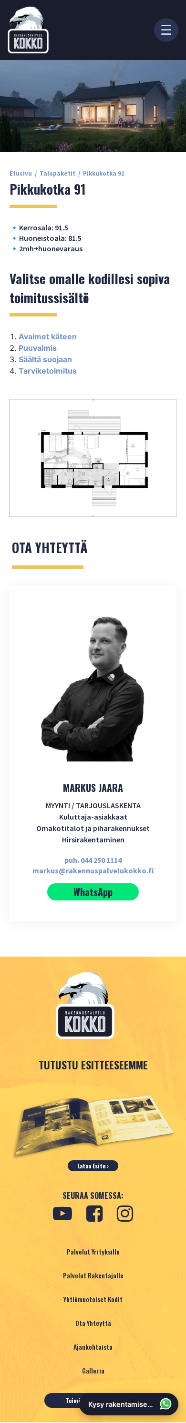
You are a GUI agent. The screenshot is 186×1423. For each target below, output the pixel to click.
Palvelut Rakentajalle (93, 1275)
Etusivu (21, 173)
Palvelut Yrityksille (93, 1251)
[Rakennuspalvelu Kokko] (28, 30)
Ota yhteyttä (93, 1323)
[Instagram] (125, 1214)
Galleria (93, 1370)
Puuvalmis (38, 348)
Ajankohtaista (93, 1347)
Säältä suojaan (45, 359)
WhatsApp (93, 892)
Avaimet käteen (48, 336)
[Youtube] (62, 1214)
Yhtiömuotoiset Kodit (93, 1299)
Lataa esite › (93, 1166)
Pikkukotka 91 (103, 173)
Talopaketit (57, 173)
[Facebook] (94, 1214)
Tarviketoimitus (48, 371)
